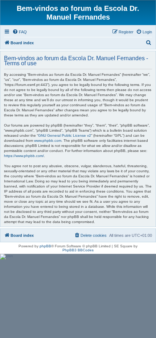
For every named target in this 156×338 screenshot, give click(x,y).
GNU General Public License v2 (64, 135)
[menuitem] (19, 32)
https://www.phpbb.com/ (24, 156)
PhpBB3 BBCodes (78, 250)
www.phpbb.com (47, 141)
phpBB (45, 246)
